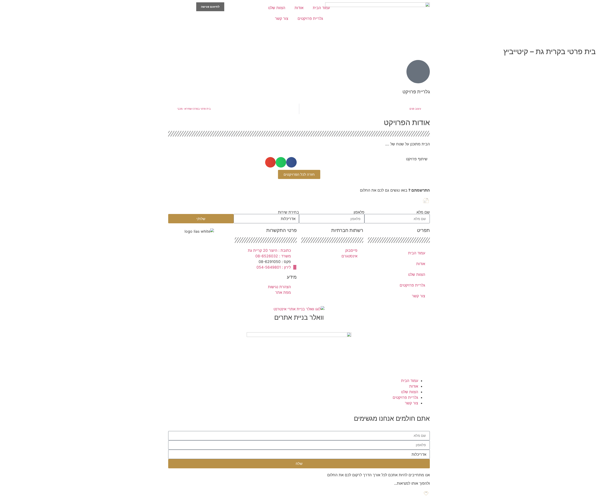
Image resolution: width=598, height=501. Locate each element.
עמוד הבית (321, 7)
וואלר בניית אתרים (299, 317)
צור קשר (281, 18)
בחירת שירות (288, 212)
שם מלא (423, 212)
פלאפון (359, 212)
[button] (291, 162)
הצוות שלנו (276, 7)
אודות (299, 7)
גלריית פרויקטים (310, 18)
